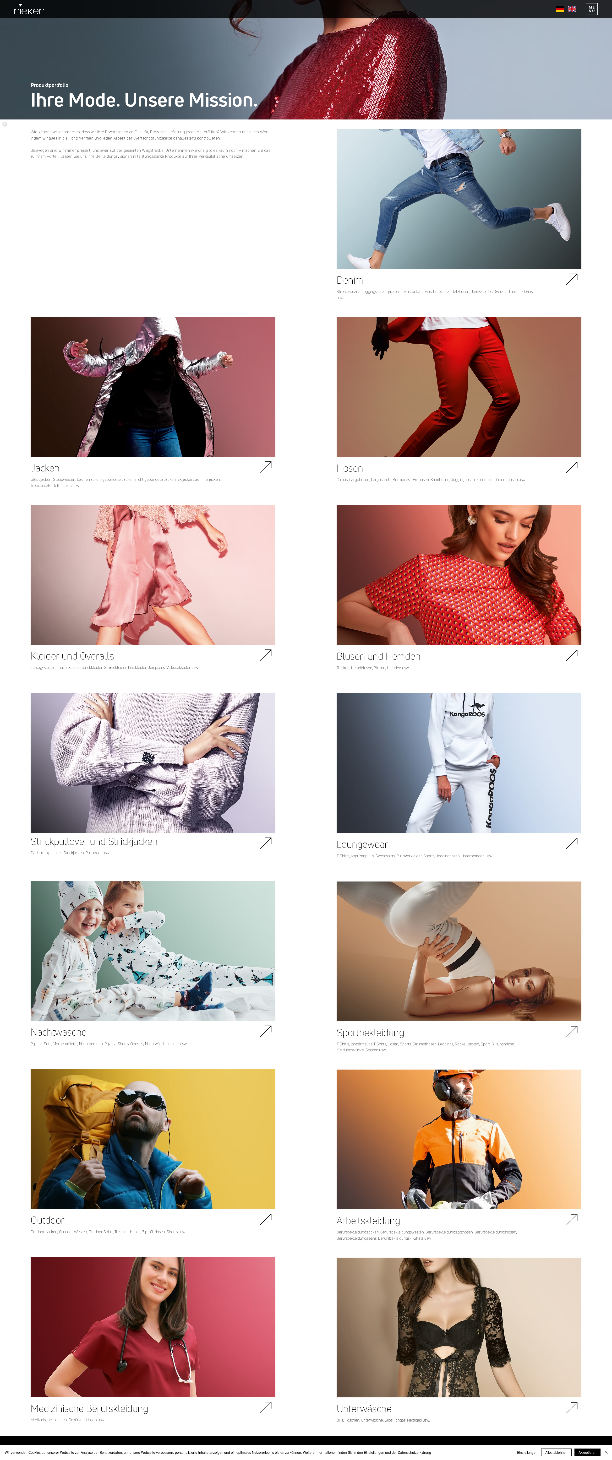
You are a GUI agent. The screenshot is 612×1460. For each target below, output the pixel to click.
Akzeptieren (587, 1452)
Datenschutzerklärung (414, 1452)
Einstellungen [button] (527, 1452)
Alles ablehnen (556, 1452)
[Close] (606, 1452)
